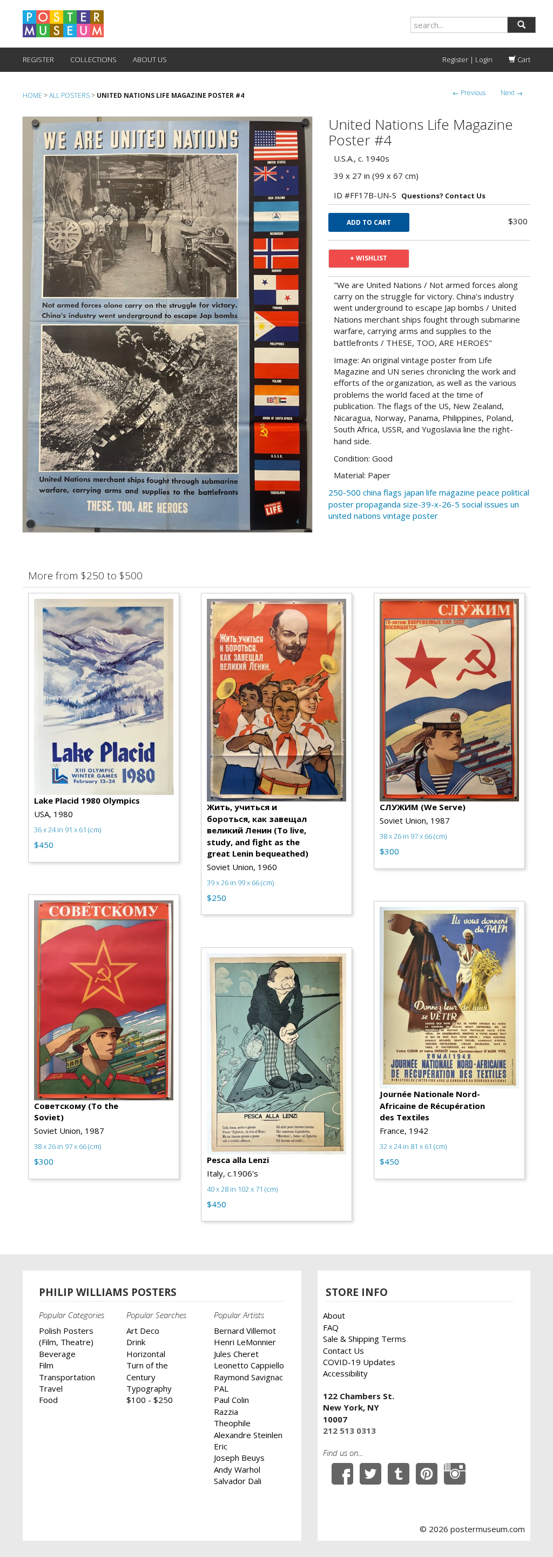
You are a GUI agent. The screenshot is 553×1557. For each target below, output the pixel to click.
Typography (149, 1388)
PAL (221, 1388)
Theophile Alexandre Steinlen (248, 1429)
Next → (512, 92)
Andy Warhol (237, 1469)
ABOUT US (150, 59)
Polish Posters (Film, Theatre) (66, 1336)
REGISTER (38, 59)
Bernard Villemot (245, 1330)
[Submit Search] (521, 25)
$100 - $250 (149, 1399)
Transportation (67, 1377)
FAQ (331, 1327)
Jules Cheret (236, 1353)
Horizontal (145, 1353)
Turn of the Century (147, 1371)
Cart (523, 59)
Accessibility (345, 1373)
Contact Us (343, 1350)
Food (48, 1399)
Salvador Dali (237, 1480)
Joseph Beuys (239, 1457)
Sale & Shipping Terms (364, 1338)
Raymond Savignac (248, 1377)
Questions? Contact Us (443, 196)
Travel (51, 1388)
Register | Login (467, 59)
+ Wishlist (368, 258)
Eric (220, 1446)
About (334, 1315)
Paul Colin (231, 1399)
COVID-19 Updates (359, 1361)
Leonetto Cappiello (249, 1365)
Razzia (226, 1411)
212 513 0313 (349, 1430)
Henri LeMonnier (245, 1342)
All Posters (69, 95)
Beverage (57, 1353)
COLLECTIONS (93, 59)
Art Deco (142, 1330)
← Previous (469, 92)
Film (46, 1365)
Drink (135, 1342)
